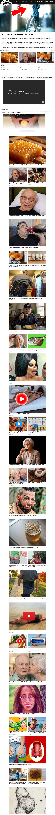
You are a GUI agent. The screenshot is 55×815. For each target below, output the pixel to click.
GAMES (42, 1)
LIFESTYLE (25, 1)
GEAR (47, 1)
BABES (18, 1)
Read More (27, 130)
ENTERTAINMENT (34, 1)
